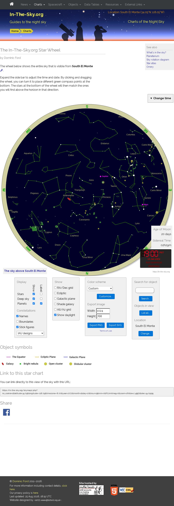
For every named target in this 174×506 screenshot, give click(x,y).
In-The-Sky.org (27, 14)
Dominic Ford (21, 481)
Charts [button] (38, 4)
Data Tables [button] (92, 4)
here (35, 493)
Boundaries (26, 321)
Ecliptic (61, 293)
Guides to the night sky (28, 22)
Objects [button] (73, 4)
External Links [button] (134, 4)
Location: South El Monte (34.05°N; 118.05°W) (136, 12)
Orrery (150, 66)
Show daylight (65, 315)
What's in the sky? (156, 52)
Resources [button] (112, 4)
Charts (27, 31)
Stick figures (26, 327)
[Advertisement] (87, 450)
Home (15, 31)
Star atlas (151, 63)
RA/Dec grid (64, 287)
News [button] (25, 4)
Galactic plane (65, 298)
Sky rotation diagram (157, 59)
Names (23, 316)
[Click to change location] (1, 70)
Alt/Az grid (63, 309)
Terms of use (106, 331)
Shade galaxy (65, 304)
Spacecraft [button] (55, 4)
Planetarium (152, 56)
